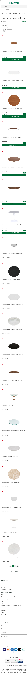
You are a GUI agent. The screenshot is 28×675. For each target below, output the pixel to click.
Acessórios (8, 13)
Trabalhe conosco (4, 612)
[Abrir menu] (4, 3)
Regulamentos (4, 601)
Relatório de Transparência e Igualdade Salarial (11, 605)
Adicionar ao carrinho (14, 59)
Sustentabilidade (4, 614)
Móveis (2, 13)
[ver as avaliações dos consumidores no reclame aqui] (14, 661)
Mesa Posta (4, 632)
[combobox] (17, 26)
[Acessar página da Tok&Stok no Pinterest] (16, 574)
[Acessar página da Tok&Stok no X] (19, 574)
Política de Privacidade (5, 594)
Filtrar (24, 21)
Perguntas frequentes (5, 585)
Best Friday (3, 619)
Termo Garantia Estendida (6, 589)
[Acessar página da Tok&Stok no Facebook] (8, 574)
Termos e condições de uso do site (8, 596)
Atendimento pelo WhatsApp (7, 583)
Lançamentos (22, 13)
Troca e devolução (5, 598)
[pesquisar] (25, 6)
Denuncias (3, 587)
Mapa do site (3, 603)
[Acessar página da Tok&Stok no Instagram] (12, 574)
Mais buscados (4, 636)
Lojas (2, 616)
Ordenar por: (4, 25)
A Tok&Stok (3, 610)
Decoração (3, 628)
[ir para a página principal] (14, 3)
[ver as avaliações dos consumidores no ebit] (7, 661)
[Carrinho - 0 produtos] (26, 3)
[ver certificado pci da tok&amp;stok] (20, 661)
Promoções (14, 13)
